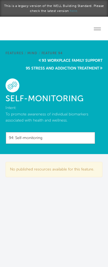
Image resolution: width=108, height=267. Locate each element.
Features (14, 53)
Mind (32, 53)
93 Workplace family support (72, 60)
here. (74, 11)
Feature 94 (52, 53)
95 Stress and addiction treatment (62, 68)
